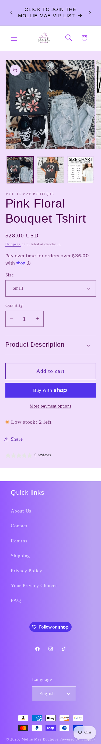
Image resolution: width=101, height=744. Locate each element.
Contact (19, 525)
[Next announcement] (90, 13)
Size (9, 275)
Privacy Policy (26, 570)
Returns (19, 540)
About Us (21, 511)
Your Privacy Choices (34, 585)
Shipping (13, 244)
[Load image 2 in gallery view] (50, 169)
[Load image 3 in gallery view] (80, 169)
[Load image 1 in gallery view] (20, 169)
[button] (14, 37)
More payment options (50, 406)
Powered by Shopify (77, 739)
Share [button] (17, 439)
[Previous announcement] (11, 13)
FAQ (16, 600)
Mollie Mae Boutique (40, 739)
